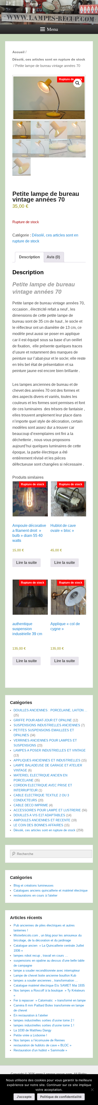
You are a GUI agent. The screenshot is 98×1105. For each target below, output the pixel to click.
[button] (77, 83)
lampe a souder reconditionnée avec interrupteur (47, 970)
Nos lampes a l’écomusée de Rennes (39, 1040)
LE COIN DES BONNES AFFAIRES (38, 825)
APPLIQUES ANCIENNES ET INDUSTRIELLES (47, 760)
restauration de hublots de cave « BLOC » (42, 1045)
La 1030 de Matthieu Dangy (32, 1030)
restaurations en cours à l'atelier (35, 895)
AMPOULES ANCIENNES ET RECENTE (42, 820)
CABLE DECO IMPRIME (31, 805)
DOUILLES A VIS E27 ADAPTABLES (39, 815)
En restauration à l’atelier (31, 1015)
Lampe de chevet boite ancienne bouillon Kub (45, 975)
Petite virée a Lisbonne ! (30, 1035)
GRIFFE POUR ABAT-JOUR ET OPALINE (43, 720)
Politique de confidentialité (61, 1097)
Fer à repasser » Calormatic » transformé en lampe (50, 1000)
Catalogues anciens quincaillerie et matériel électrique (51, 890)
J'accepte (24, 1097)
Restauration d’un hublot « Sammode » (40, 1050)
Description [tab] (29, 257)
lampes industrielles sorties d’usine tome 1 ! (44, 1025)
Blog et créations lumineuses (34, 885)
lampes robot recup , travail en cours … (41, 955)
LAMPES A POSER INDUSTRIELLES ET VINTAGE (50, 750)
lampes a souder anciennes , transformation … (46, 980)
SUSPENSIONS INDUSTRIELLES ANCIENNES (47, 725)
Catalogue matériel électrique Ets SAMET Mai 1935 (49, 985)
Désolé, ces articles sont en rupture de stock (48, 59)
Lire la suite (26, 563)
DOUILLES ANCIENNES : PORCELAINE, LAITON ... (50, 710)
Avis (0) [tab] (53, 257)
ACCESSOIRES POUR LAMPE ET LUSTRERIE (47, 810)
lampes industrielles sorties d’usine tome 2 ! (44, 1020)
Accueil (18, 52)
